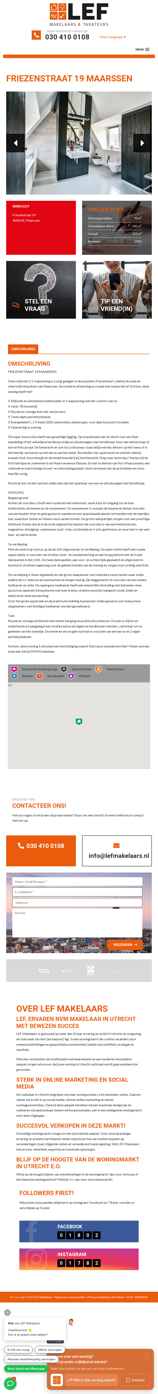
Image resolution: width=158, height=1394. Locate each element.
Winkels (84, 676)
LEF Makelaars (43, 1297)
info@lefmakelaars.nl (119, 855)
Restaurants (55, 676)
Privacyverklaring (98, 1297)
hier (71, 1179)
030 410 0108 (67, 37)
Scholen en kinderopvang (39, 669)
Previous (15, 143)
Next (142, 143)
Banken (27, 676)
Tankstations (115, 669)
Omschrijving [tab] (23, 349)
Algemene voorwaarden (70, 1297)
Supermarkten (82, 669)
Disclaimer (118, 1297)
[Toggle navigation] (147, 49)
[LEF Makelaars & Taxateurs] (79, 16)
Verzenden (122, 945)
